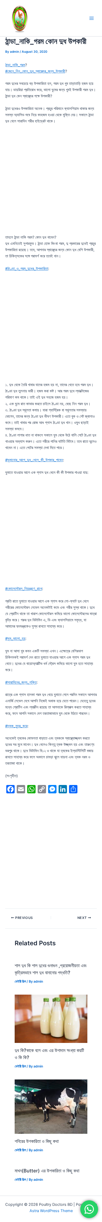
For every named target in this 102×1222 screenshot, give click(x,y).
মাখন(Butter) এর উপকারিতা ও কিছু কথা (47, 1170)
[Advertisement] (51, 181)
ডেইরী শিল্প (20, 981)
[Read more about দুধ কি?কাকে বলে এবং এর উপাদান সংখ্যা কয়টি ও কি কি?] (51, 1018)
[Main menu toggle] (91, 18)
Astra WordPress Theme (51, 1210)
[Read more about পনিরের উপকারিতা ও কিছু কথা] (51, 1106)
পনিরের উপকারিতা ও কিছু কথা (37, 1141)
